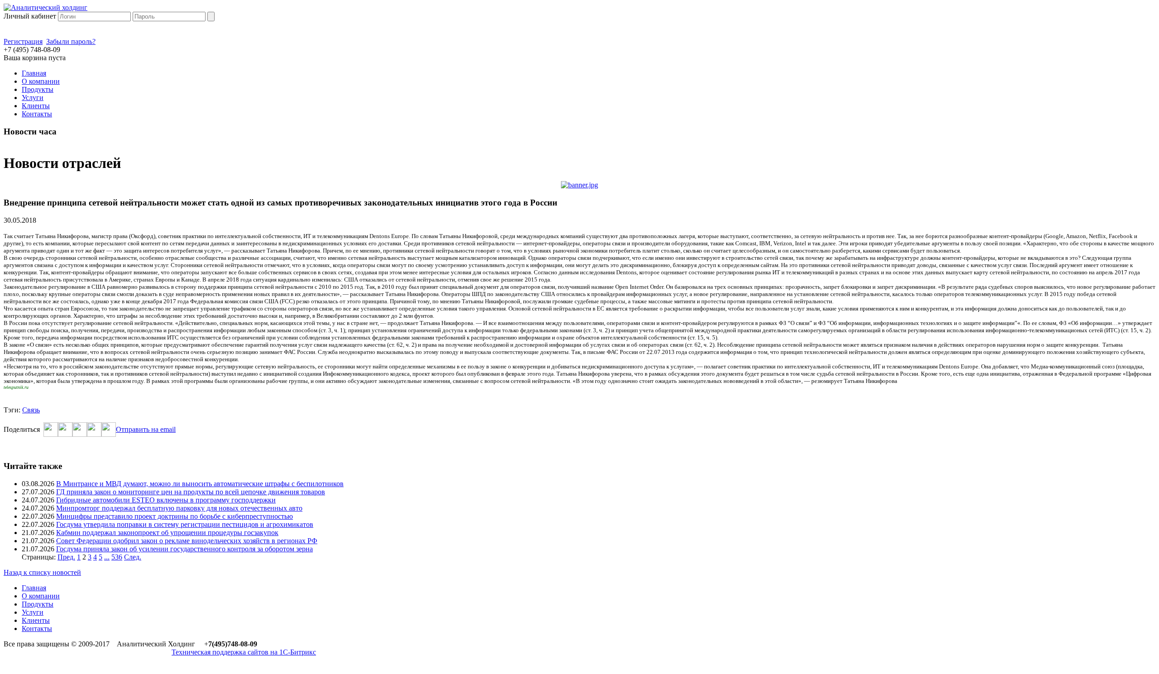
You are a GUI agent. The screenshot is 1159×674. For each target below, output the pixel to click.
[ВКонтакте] (79, 434)
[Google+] (94, 434)
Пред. (66, 557)
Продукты (37, 89)
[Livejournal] (108, 434)
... (107, 557)
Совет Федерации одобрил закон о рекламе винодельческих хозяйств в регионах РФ (186, 541)
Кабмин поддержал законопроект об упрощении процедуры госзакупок (167, 532)
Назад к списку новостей (42, 572)
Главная (34, 73)
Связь (31, 410)
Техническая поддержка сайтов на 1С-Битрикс (244, 652)
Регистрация (23, 41)
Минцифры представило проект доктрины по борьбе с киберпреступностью (174, 516)
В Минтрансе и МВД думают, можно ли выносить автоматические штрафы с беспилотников (200, 484)
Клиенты (36, 106)
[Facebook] (50, 434)
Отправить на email (146, 429)
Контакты (37, 114)
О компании (41, 81)
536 (116, 557)
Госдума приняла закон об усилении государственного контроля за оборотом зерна (184, 549)
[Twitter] (65, 434)
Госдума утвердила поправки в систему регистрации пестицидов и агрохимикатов (184, 524)
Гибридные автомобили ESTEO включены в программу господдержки (166, 500)
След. (132, 557)
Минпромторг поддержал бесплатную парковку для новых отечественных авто (179, 508)
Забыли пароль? (71, 41)
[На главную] (45, 7)
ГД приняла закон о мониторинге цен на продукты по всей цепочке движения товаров (190, 492)
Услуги (32, 97)
